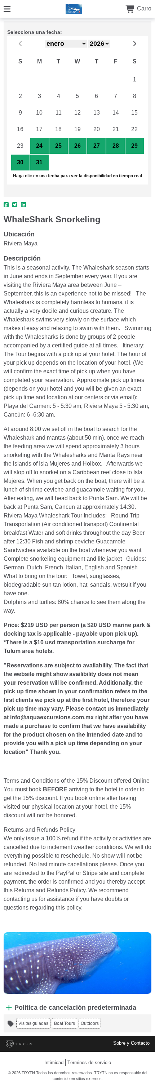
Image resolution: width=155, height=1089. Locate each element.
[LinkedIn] (23, 205)
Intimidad (53, 1062)
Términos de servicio (89, 1062)
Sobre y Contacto (131, 1043)
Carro (143, 8)
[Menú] (7, 8)
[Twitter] (14, 205)
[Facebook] (6, 205)
